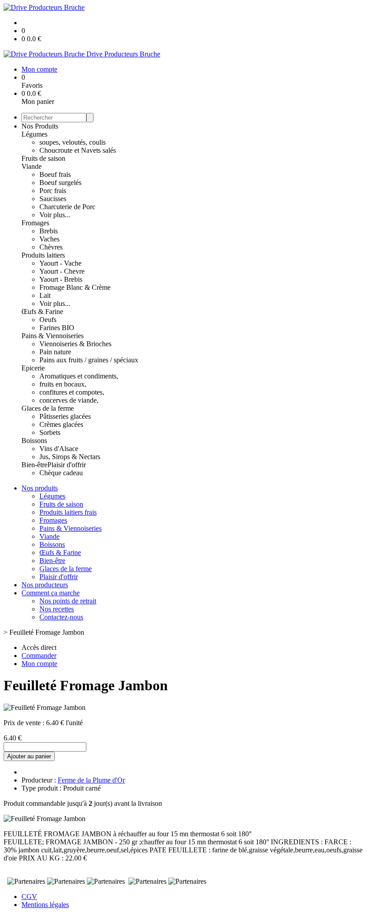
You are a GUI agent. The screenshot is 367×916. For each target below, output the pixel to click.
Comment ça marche (50, 593)
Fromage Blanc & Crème (75, 287)
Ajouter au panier (29, 756)
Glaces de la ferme (47, 408)
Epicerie (33, 368)
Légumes (34, 134)
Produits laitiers (43, 255)
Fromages (35, 223)
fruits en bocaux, (62, 384)
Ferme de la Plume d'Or (91, 780)
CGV (29, 896)
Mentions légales (45, 904)
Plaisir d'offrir (66, 465)
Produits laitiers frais (68, 512)
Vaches (49, 239)
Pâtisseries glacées (65, 416)
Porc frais (52, 190)
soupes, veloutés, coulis (72, 142)
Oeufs (47, 319)
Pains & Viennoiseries (52, 336)
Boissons (34, 440)
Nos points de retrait (67, 601)
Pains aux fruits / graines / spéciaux (88, 360)
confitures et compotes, (71, 392)
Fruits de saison (43, 158)
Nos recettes (56, 609)
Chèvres (51, 247)
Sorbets (49, 432)
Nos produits (39, 488)
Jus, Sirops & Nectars (69, 456)
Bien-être (34, 465)
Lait (45, 295)
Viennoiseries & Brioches (75, 344)
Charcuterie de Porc (67, 207)
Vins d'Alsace (58, 448)
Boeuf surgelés (60, 182)
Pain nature (55, 352)
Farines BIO (56, 327)
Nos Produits (39, 126)
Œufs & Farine (42, 311)
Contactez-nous (61, 617)
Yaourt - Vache (60, 263)
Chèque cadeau (61, 473)
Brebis (48, 231)
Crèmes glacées (61, 424)
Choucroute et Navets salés (77, 150)
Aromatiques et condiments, (78, 376)
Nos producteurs (44, 585)
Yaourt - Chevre (62, 271)
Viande (31, 166)
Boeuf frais (55, 174)
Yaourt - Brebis (60, 279)
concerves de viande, (68, 400)
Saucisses (52, 198)
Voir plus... (54, 215)
